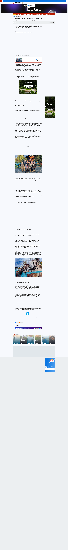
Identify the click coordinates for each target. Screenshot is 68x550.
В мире (28, 0)
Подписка (53, 2)
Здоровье (33, 0)
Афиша (49, 14)
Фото (5, 0)
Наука (42, 0)
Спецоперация (11, 0)
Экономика (24, 0)
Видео (7, 0)
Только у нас (20, 14)
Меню (1, 1)
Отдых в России (36, 14)
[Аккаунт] (67, 1)
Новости (17, 14)
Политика (15, 0)
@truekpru (19, 318)
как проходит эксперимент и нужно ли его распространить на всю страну (31, 60)
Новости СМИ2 (17, 331)
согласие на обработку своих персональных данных (49, 370)
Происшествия (54, 0)
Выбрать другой (31, 5)
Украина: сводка (28, 14)
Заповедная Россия (40, 14)
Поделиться (52, 22)
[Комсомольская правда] (17, 3)
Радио (45, 2)
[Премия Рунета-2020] (23, 3)
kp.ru (18, 22)
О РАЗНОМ (18, 325)
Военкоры (24, 14)
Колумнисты (49, 0)
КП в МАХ (32, 14)
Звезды (30, 0)
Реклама (49, 2)
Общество (19, 0)
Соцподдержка (38, 0)
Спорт (45, 0)
